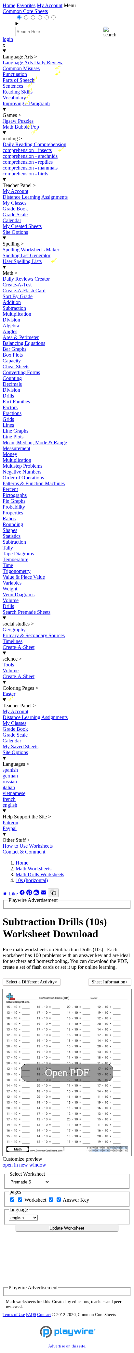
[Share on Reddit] (37, 893)
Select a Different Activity (31, 982)
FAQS (31, 1314)
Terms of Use (14, 1314)
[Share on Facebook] (22, 893)
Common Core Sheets (25, 11)
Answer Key (76, 1200)
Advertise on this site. (67, 1346)
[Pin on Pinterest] (30, 893)
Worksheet (35, 1200)
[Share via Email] (44, 893)
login (8, 39)
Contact (44, 1314)
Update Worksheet (66, 1228)
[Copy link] (53, 893)
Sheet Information (110, 982)
